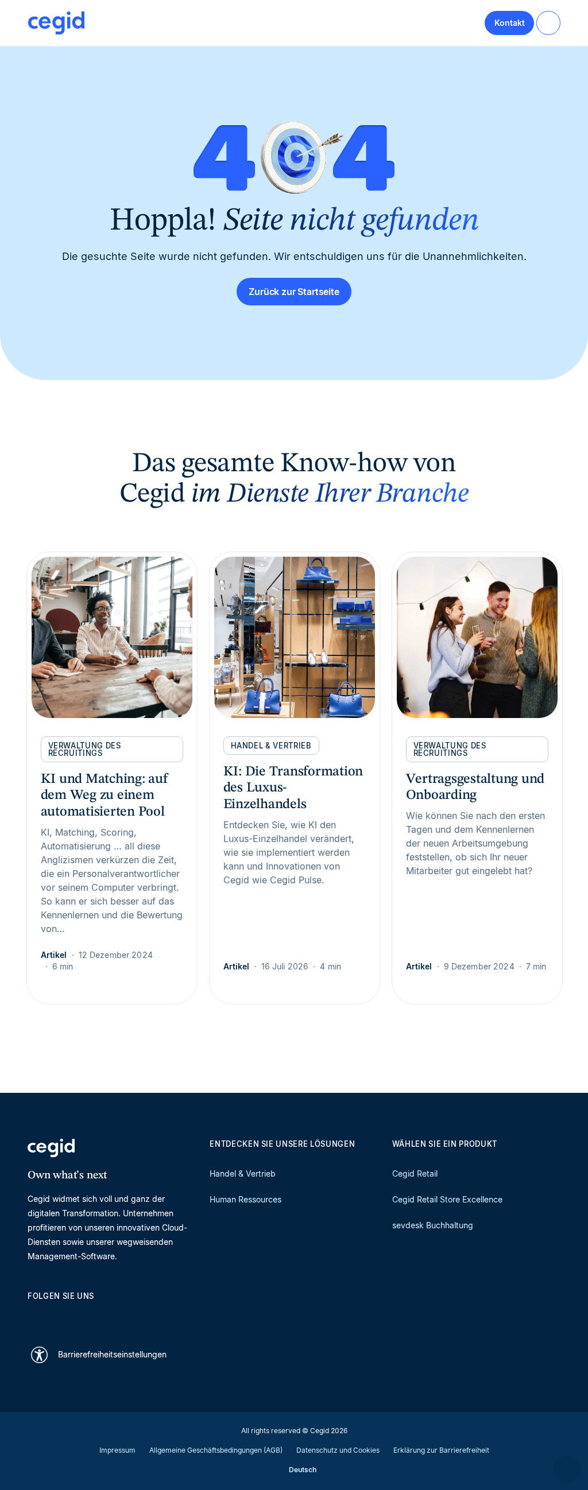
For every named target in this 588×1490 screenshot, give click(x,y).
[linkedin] (33, 1316)
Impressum (117, 1450)
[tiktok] (116, 1316)
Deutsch (302, 1469)
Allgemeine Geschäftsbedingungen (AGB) (216, 1450)
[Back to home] (56, 22)
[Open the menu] (548, 23)
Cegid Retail (415, 1173)
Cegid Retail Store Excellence (447, 1199)
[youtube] (61, 1316)
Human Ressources (245, 1199)
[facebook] (143, 1316)
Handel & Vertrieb (243, 1173)
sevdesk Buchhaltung (432, 1225)
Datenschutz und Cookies (338, 1450)
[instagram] (88, 1316)
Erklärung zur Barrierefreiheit (441, 1450)
